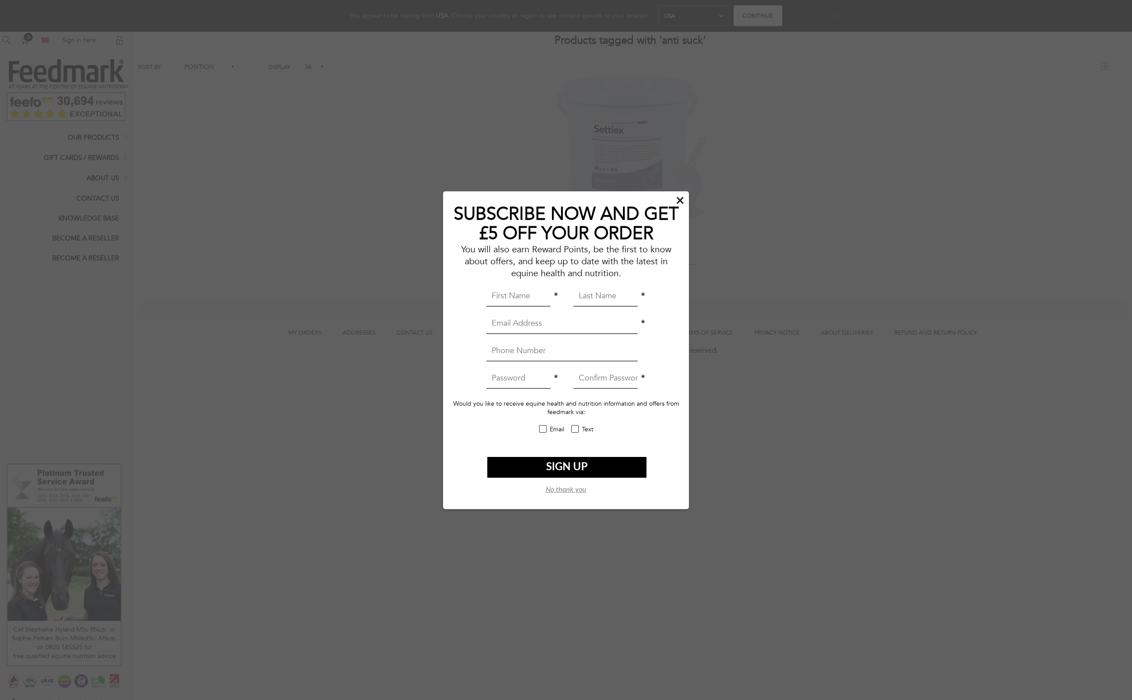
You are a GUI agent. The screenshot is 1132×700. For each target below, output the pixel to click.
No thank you (566, 489)
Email (557, 429)
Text (587, 429)
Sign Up (567, 467)
